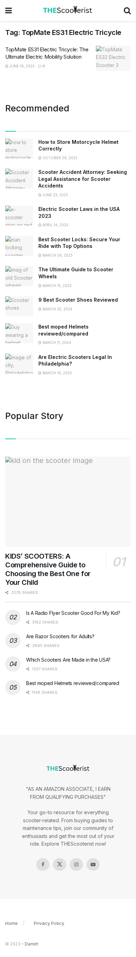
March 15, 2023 (56, 286)
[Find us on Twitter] (59, 864)
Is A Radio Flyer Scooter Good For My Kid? (73, 613)
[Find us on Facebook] (43, 864)
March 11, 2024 (56, 342)
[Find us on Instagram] (76, 864)
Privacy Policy (49, 923)
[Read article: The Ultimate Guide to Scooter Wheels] (19, 276)
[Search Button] (127, 10)
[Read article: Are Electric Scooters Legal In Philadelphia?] (19, 364)
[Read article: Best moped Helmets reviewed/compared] (19, 333)
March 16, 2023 (56, 373)
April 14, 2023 (54, 225)
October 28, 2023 (59, 158)
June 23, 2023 (54, 195)
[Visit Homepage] (68, 10)
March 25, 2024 (57, 309)
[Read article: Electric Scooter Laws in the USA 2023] (19, 216)
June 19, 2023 (21, 66)
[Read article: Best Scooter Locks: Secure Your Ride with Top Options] (19, 246)
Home (11, 923)
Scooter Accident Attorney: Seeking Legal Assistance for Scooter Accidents (82, 179)
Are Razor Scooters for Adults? (60, 636)
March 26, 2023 (57, 255)
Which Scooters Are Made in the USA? (68, 660)
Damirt (31, 944)
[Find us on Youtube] (93, 864)
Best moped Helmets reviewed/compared (72, 683)
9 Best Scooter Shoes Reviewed (78, 300)
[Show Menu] (8, 10)
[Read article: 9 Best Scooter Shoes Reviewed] (19, 306)
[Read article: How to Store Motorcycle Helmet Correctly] (19, 149)
